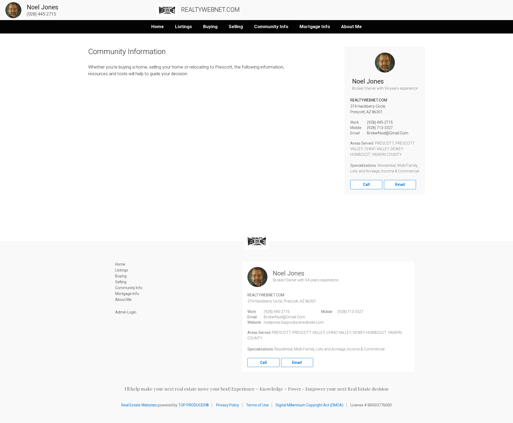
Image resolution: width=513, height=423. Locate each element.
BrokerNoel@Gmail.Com (387, 133)
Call (366, 184)
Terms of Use (257, 405)
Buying (210, 26)
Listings (183, 26)
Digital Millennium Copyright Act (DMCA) (309, 405)
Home (157, 26)
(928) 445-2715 (380, 122)
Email (400, 184)
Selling (236, 26)
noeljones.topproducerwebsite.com (294, 322)
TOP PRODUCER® (193, 405)
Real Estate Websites (139, 405)
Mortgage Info (315, 26)
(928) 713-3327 (380, 128)
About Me (351, 26)
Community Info (271, 26)
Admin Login (125, 312)
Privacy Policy (227, 405)
